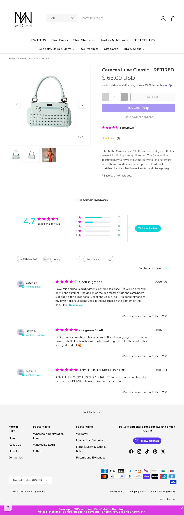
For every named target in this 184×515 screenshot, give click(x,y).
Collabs (38, 451)
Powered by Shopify (34, 491)
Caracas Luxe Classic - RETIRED (34, 59)
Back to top (90, 412)
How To (14, 451)
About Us (15, 445)
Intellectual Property (89, 440)
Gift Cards (111, 49)
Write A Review (147, 228)
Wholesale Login (44, 445)
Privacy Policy (117, 491)
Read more (75, 305)
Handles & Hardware (114, 40)
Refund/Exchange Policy (163, 491)
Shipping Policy (138, 491)
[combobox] (97, 18)
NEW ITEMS (37, 40)
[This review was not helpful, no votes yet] (163, 316)
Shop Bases (59, 40)
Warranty (82, 434)
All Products (89, 49)
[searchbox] (29, 259)
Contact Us (16, 458)
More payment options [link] (138, 117)
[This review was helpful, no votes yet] (156, 316)
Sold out (152, 97)
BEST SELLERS (144, 40)
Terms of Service (167, 499)
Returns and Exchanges (90, 458)
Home (12, 59)
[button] (173, 19)
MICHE (20, 491)
